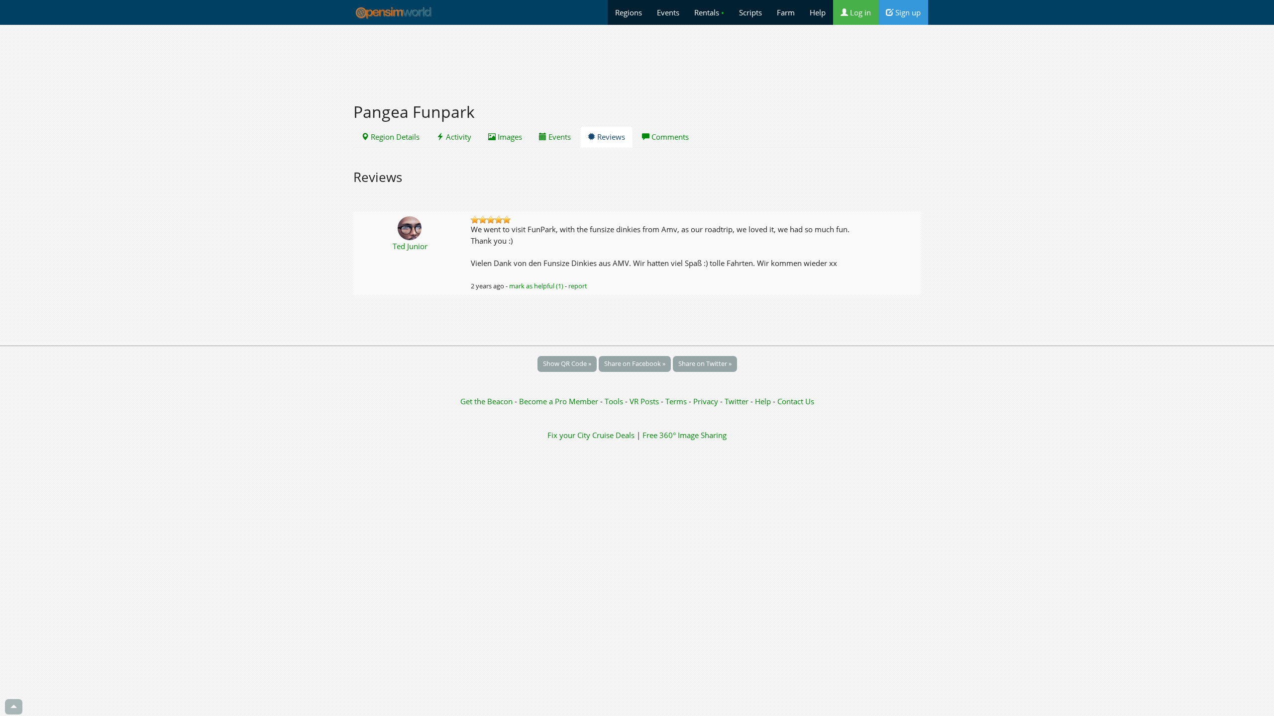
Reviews (610, 137)
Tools (615, 401)
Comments (669, 137)
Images (509, 137)
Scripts (750, 12)
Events (668, 12)
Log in (859, 12)
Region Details (394, 137)
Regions (628, 12)
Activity (457, 137)
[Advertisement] (637, 58)
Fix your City (568, 435)
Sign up (907, 12)
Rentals (709, 12)
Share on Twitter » (705, 363)
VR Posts (645, 401)
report (577, 285)
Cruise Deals (613, 435)
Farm (786, 12)
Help (818, 12)
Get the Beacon (486, 401)
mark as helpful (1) (536, 285)
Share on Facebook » (634, 363)
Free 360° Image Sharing (684, 435)
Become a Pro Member (559, 401)
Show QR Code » (567, 363)
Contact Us (795, 401)
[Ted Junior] (410, 227)
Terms (677, 401)
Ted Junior (410, 246)
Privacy (705, 401)
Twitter (736, 401)
